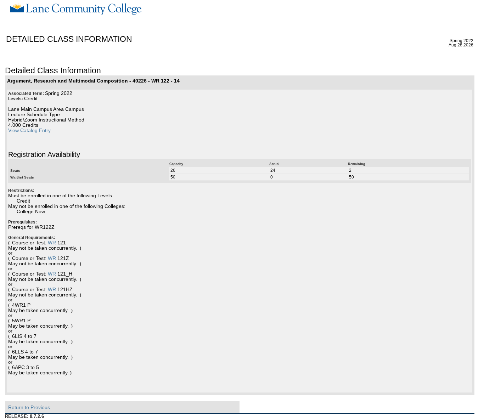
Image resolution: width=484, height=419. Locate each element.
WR (52, 242)
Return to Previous (29, 407)
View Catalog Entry (29, 130)
